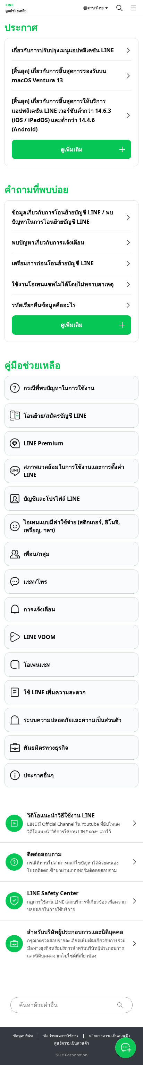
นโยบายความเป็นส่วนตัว (109, 1035)
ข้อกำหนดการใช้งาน (60, 1035)
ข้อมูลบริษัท (23, 1035)
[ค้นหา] (119, 8)
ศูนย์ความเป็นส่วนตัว (71, 1043)
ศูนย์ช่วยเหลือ (16, 10)
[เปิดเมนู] (133, 8)
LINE (10, 4)
